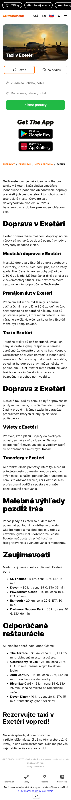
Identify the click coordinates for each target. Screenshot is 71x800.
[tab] (9, 778)
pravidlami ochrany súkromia (35, 790)
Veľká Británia (44, 164)
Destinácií (25, 164)
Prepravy (9, 164)
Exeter (61, 164)
